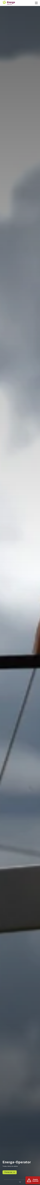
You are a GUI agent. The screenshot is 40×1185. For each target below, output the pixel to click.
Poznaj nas (8, 1172)
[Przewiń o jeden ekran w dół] (20, 1181)
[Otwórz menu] (36, 3)
